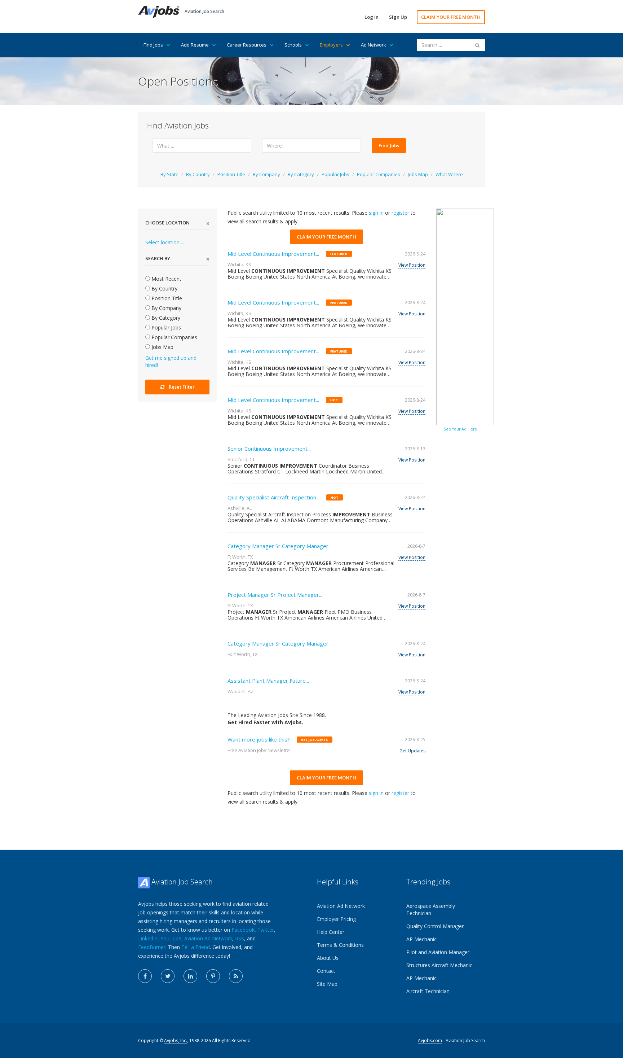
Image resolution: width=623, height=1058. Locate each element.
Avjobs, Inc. (175, 1040)
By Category (301, 174)
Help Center (330, 931)
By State (169, 174)
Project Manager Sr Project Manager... (274, 594)
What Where (449, 174)
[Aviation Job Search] (159, 11)
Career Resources (246, 44)
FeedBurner (151, 947)
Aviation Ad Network (208, 938)
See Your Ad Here (460, 429)
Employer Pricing (336, 918)
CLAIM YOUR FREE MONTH (451, 17)
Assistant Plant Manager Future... (268, 680)
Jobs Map (418, 174)
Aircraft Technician (428, 991)
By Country (198, 174)
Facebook (243, 929)
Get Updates (412, 751)
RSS (239, 938)
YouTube (170, 938)
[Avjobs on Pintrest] (213, 976)
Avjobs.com (430, 1040)
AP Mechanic (421, 939)
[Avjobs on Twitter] (167, 976)
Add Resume (195, 44)
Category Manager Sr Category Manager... (279, 546)
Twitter (265, 929)
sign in (376, 212)
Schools (293, 44)
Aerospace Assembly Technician (430, 909)
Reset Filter (182, 387)
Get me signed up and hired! (170, 361)
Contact (326, 970)
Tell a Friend (195, 947)
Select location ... (164, 242)
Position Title (231, 174)
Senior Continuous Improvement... (269, 448)
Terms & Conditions (340, 944)
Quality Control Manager (435, 926)
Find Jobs (153, 44)
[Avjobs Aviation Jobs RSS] (236, 976)
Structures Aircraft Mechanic (439, 965)
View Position (411, 265)
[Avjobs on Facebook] (145, 976)
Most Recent (165, 278)
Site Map (327, 983)
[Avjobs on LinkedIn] (190, 976)
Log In (371, 17)
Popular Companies (378, 174)
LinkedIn (148, 938)
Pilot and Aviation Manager (437, 952)
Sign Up (398, 17)
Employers (331, 44)
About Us (328, 957)
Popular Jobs (335, 174)
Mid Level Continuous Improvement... (273, 253)
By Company (266, 174)
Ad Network (373, 44)
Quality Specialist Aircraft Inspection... (273, 497)
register (400, 212)
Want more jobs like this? (258, 739)
